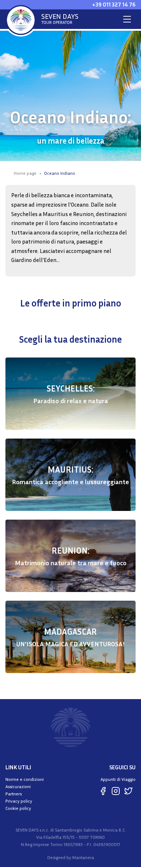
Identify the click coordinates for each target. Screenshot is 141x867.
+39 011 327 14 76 (114, 4)
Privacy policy (18, 801)
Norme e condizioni (24, 779)
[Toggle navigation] (127, 19)
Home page (25, 173)
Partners (13, 793)
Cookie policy (18, 808)
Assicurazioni (18, 786)
